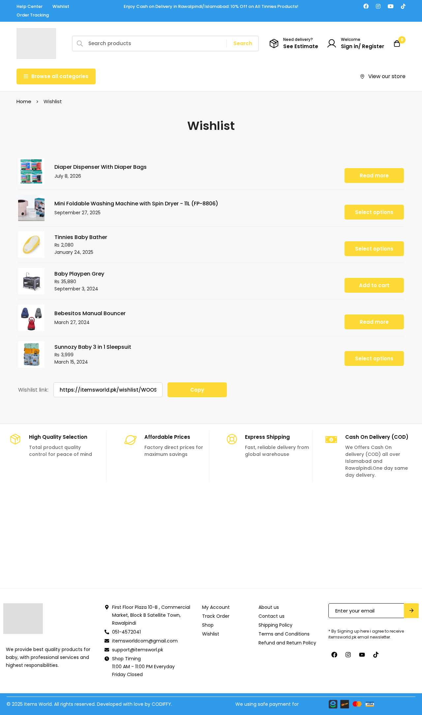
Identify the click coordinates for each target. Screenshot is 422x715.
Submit (411, 610)
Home (23, 101)
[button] (374, 285)
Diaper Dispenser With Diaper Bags (100, 167)
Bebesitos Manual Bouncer (90, 313)
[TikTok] (403, 6)
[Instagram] (378, 6)
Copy (197, 389)
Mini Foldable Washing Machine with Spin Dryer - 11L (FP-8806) (136, 203)
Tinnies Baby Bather (80, 237)
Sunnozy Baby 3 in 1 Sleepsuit (92, 347)
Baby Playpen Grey (79, 274)
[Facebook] (366, 6)
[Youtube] (390, 6)
